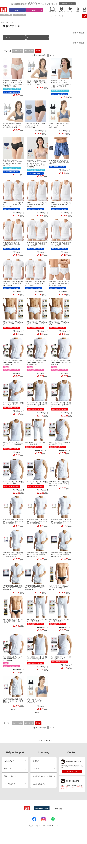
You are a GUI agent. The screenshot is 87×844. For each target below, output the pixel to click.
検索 (84, 16)
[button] (53, 55)
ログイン (78, 11)
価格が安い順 (17, 51)
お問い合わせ (72, 771)
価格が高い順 (29, 51)
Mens (17, 10)
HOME (2, 22)
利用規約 (36, 768)
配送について (9, 768)
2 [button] (50, 55)
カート (84, 11)
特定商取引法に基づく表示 (42, 776)
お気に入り (70, 11)
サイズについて (9, 784)
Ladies (34, 10)
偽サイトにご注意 (6, 14)
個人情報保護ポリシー (41, 784)
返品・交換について (19, 14)
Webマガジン (52, 11)
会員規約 (36, 761)
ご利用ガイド (61, 11)
